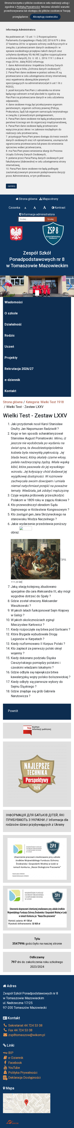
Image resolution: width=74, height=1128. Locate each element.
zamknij (11, 186)
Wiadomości (13, 302)
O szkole (11, 313)
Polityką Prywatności (28, 6)
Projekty (11, 358)
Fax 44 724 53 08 (19, 1030)
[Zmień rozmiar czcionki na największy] (44, 207)
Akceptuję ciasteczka (45, 16)
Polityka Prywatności (22, 1073)
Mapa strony (50, 198)
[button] (4, 286)
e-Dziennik (15, 1058)
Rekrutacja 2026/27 (19, 369)
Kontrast (59, 207)
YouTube (13, 1068)
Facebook (14, 1063)
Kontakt (10, 391)
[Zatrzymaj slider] (37, 293)
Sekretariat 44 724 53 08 (24, 1025)
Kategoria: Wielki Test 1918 (45, 402)
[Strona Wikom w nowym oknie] (12, 1122)
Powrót (13, 711)
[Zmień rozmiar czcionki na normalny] (25, 207)
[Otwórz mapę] (26, 1103)
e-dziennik (12, 380)
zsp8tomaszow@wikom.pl (26, 1035)
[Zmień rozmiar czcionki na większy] (34, 207)
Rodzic (10, 335)
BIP (10, 1053)
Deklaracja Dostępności (24, 1077)
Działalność (13, 324)
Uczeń (9, 346)
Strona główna (27, 198)
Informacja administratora (38, 214)
